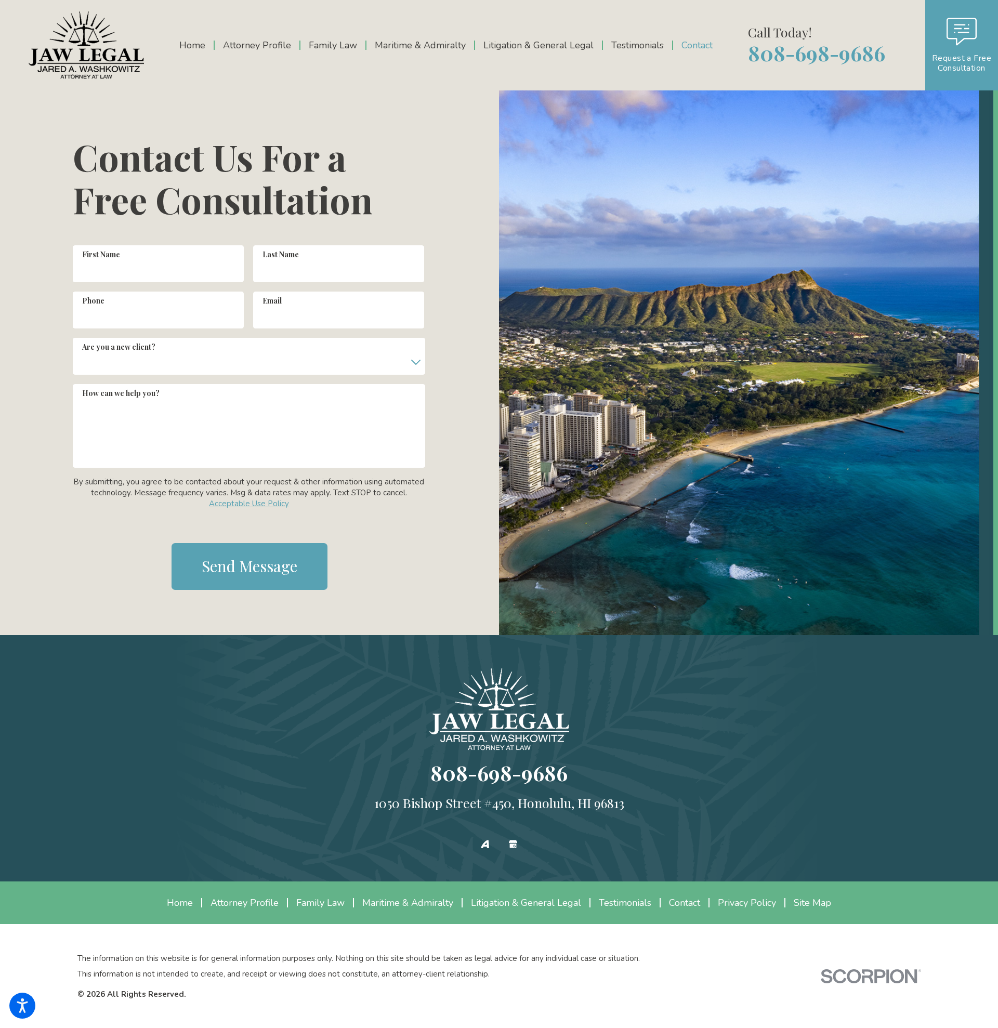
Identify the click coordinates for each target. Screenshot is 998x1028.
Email (272, 300)
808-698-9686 (816, 53)
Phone (93, 300)
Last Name (280, 254)
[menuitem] (196, 45)
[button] (22, 1006)
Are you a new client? (118, 346)
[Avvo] (485, 844)
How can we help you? (121, 393)
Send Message (249, 566)
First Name (101, 254)
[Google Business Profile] (513, 844)
